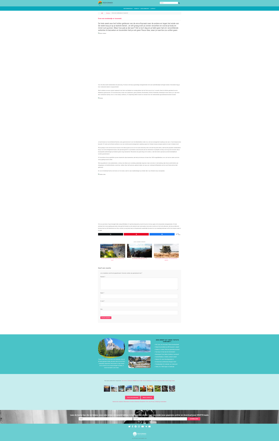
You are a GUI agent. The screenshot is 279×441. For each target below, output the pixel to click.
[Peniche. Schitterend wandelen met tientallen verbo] (114, 388)
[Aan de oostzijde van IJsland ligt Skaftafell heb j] (172, 388)
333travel (130, 380)
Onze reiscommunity (132, 397)
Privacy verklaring (155, 401)
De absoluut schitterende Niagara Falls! (165, 361)
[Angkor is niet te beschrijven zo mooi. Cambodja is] (165, 388)
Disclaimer (142, 401)
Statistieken (163, 401)
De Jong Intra (158, 380)
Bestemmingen (128, 8)
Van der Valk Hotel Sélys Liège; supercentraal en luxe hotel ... (112, 259)
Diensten (137, 401)
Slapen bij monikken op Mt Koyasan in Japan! (167, 347)
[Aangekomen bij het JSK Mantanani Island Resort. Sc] (121, 388)
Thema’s (136, 8)
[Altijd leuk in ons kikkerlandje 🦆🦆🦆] (157, 388)
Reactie (102, 276)
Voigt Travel (172, 380)
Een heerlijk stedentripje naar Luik (139, 258)
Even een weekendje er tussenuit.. (110, 18)
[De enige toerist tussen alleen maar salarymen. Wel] (150, 388)
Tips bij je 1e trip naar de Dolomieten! (165, 352)
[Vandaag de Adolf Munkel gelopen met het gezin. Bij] (129, 388)
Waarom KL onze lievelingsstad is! (164, 359)
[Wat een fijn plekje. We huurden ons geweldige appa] (107, 388)
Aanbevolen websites (118, 401)
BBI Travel (143, 380)
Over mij (148, 401)
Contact (152, 8)
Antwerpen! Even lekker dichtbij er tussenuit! (167, 354)
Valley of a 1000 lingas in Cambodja (164, 366)
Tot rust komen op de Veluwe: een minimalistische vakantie (166, 259)
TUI (153, 380)
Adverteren (126, 401)
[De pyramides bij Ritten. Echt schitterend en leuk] (136, 388)
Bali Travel (165, 380)
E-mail (102, 301)
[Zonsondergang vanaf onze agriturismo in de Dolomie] (143, 388)
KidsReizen (149, 380)
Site (101, 309)
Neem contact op (147, 397)
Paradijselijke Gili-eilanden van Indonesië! (166, 364)
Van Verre (124, 380)
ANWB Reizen (136, 380)
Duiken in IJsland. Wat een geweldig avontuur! (167, 349)
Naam (102, 293)
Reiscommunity (145, 8)
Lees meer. (116, 367)
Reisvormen (141, 438)
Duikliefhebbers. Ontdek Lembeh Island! (166, 356)
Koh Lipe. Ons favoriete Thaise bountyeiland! (167, 344)
